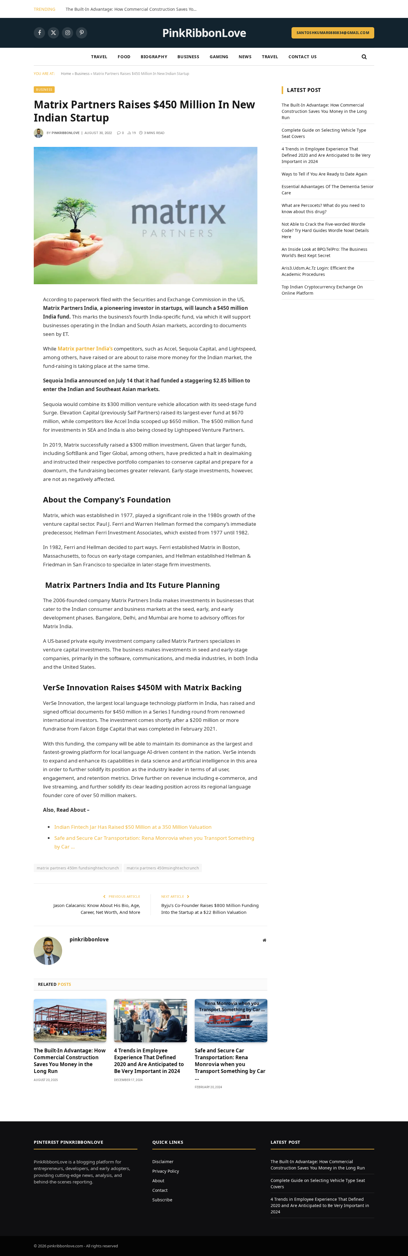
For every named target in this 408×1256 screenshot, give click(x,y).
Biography (154, 56)
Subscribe (162, 1200)
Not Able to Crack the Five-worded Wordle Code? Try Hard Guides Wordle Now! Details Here (325, 230)
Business (188, 56)
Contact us (303, 56)
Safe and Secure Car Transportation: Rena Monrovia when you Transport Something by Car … (230, 1064)
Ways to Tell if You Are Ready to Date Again (324, 174)
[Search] (364, 57)
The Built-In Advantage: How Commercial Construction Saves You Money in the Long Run (133, 9)
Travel (99, 56)
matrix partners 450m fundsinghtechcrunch (78, 868)
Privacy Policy (165, 1171)
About (158, 1180)
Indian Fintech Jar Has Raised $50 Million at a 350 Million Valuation (133, 826)
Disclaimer (163, 1161)
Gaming (219, 56)
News (245, 56)
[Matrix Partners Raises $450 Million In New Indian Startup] (145, 282)
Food (124, 56)
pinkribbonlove (65, 133)
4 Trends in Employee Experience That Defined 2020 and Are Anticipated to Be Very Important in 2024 (149, 1060)
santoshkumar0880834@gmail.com (333, 32)
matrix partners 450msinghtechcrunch (163, 868)
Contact (160, 1190)
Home (66, 73)
